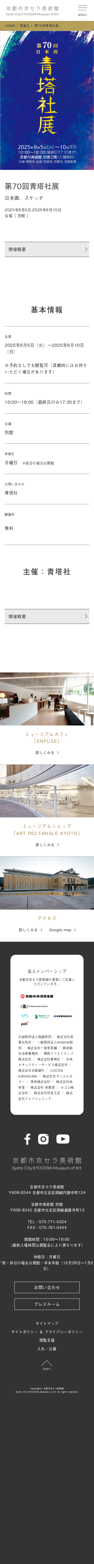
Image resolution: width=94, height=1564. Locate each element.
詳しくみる (45, 752)
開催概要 (17, 249)
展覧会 (25, 25)
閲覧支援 (47, 1340)
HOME (10, 25)
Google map (60, 929)
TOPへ (47, 1369)
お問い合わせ (47, 1287)
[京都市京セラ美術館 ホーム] (32, 11)
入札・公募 (46, 1348)
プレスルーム (47, 1304)
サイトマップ (47, 1323)
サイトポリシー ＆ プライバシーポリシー (47, 1331)
